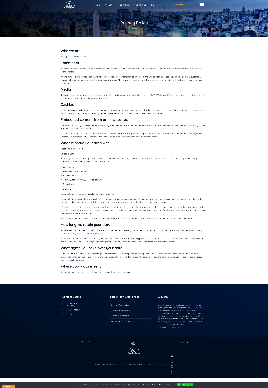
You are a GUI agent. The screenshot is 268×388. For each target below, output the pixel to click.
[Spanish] (181, 4)
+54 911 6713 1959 (73, 310)
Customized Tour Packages (121, 321)
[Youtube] (138, 341)
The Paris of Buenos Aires (121, 310)
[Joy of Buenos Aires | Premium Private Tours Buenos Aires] (69, 4)
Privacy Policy (183, 342)
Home (134, 28)
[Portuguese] (179, 4)
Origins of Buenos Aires (120, 305)
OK (179, 385)
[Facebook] (129, 341)
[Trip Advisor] (133, 343)
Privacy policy (188, 385)
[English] (176, 4)
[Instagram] (136, 341)
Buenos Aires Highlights (120, 316)
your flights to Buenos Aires (151, 364)
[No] (265, 385)
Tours (97, 5)
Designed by (167, 364)
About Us (109, 5)
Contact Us (141, 5)
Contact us (71, 314)
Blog (153, 5)
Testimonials (124, 5)
